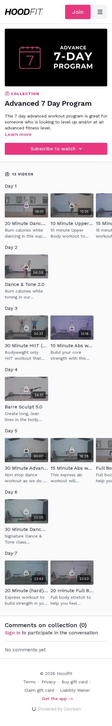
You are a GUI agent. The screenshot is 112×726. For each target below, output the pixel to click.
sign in (12, 632)
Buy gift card (75, 681)
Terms (29, 681)
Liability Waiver (75, 690)
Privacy (49, 681)
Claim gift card (39, 690)
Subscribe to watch (53, 148)
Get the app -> (57, 698)
